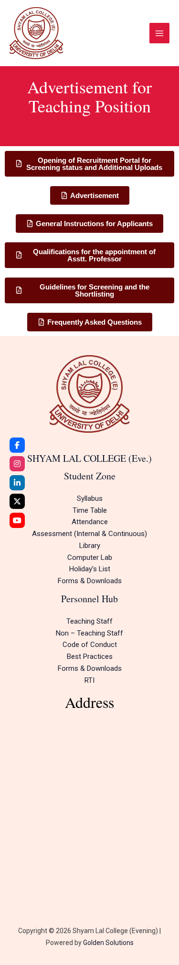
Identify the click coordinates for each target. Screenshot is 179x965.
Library (89, 545)
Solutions (119, 942)
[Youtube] (17, 520)
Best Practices (90, 656)
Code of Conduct (90, 644)
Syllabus (90, 498)
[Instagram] (17, 463)
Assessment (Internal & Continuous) (89, 533)
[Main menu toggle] (159, 33)
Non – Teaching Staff (89, 633)
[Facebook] (17, 445)
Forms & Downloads (90, 581)
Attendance (90, 521)
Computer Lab (89, 557)
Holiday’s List (89, 569)
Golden (93, 942)
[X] (17, 501)
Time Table (90, 510)
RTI (89, 680)
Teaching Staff (89, 621)
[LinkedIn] (17, 482)
